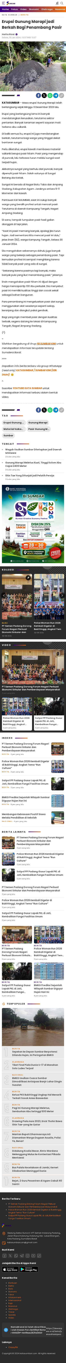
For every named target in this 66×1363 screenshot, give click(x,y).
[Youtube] (33, 1255)
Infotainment (14, 1297)
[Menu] (3, 3)
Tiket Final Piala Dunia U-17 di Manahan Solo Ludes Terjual (35, 1066)
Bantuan (12, 1283)
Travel (11, 1312)
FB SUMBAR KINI (46, 343)
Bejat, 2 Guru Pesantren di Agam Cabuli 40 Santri (37, 1182)
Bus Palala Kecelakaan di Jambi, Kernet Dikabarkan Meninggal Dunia (35, 1169)
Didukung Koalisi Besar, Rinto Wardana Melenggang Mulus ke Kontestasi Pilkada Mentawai (36, 1154)
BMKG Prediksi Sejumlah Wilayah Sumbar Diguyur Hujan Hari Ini (26, 799)
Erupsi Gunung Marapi (15, 422)
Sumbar (8, 435)
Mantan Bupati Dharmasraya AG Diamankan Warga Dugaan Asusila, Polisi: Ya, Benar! (36, 1138)
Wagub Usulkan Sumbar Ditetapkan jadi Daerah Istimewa (33, 451)
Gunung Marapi (37, 422)
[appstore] (10, 1271)
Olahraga (13, 1309)
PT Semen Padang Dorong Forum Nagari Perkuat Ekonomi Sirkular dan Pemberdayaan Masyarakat (16, 632)
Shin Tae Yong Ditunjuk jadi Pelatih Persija (29, 475)
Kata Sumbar (9, 15)
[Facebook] (38, 95)
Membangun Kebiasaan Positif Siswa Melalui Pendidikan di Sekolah (23, 816)
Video (11, 1317)
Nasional (12, 1306)
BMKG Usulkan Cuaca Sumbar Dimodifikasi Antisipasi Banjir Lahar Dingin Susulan (37, 1082)
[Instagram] (27, 1255)
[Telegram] (55, 95)
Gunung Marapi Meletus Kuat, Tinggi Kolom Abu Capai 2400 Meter (33, 464)
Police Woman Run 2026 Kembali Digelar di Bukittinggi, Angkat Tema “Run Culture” (48, 627)
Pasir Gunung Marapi (39, 429)
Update (12, 1314)
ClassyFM (13, 1347)
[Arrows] (3, 595)
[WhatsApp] (50, 95)
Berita (25, 15)
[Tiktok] (39, 1255)
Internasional (14, 1300)
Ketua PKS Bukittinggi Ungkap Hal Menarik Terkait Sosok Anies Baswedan (36, 1096)
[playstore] (28, 1271)
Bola (10, 1288)
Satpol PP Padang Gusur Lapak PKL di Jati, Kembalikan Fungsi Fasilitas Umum (48, 723)
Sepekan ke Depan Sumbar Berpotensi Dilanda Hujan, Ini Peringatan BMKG (34, 1053)
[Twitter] (44, 95)
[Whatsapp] (16, 1255)
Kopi (10, 1303)
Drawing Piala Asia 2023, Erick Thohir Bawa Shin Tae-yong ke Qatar (37, 1123)
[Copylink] (61, 95)
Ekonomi (12, 1291)
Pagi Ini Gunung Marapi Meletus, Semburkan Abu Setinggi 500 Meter (33, 1109)
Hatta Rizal (8, 34)
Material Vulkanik (14, 429)
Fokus (11, 1294)
